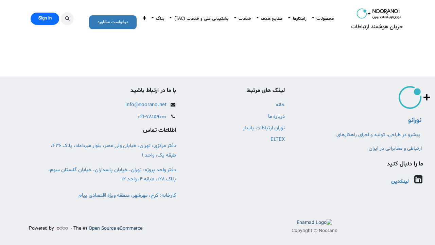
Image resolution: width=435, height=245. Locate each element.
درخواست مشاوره (113, 22)
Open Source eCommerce (115, 228)
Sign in (45, 18)
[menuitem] (322, 19)
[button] (67, 18)
